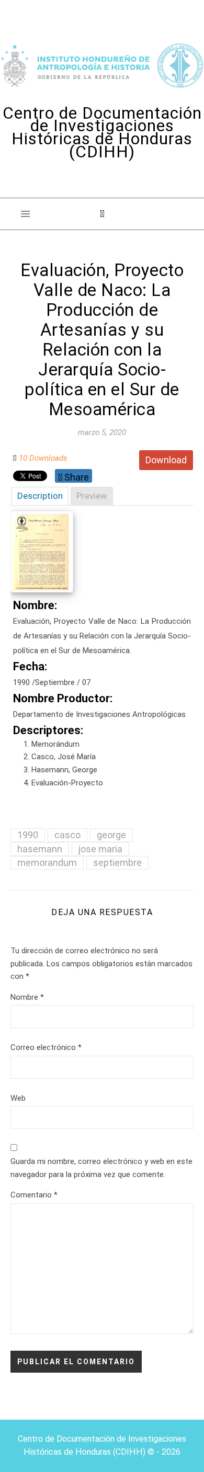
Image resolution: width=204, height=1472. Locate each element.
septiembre (117, 862)
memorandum (47, 862)
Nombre (27, 997)
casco (67, 834)
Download (166, 459)
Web (18, 1098)
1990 (27, 834)
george (111, 834)
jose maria (100, 848)
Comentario (34, 1195)
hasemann (39, 848)
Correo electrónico (46, 1047)
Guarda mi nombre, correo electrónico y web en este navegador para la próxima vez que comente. (101, 1168)
